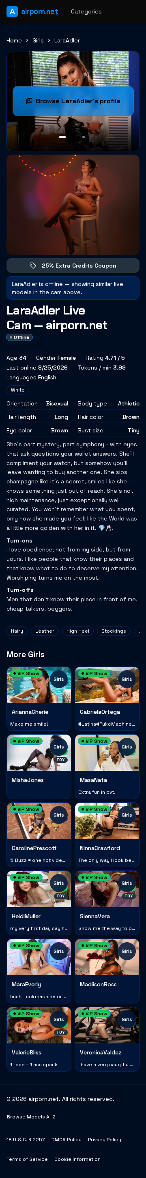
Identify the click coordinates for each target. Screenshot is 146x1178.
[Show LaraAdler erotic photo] (62, 137)
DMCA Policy (66, 1139)
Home (14, 40)
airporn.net (34, 11)
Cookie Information (77, 1159)
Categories (86, 11)
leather (44, 631)
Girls (38, 40)
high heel (78, 631)
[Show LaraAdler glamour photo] (83, 137)
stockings (113, 631)
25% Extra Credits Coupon (85, 267)
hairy (17, 631)
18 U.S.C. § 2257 (25, 1139)
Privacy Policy (104, 1139)
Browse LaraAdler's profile (84, 103)
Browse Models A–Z (31, 1117)
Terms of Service (27, 1159)
